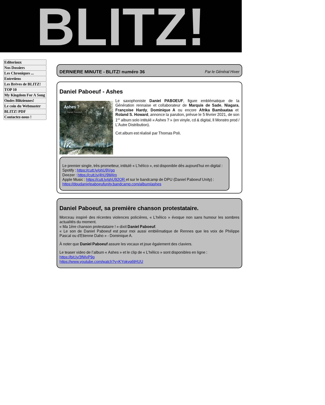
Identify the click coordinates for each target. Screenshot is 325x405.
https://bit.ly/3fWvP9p (77, 257)
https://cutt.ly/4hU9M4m (97, 175)
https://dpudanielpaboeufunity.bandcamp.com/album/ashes (111, 184)
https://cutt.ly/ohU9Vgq (96, 170)
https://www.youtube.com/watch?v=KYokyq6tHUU (101, 262)
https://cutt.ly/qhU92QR (106, 180)
